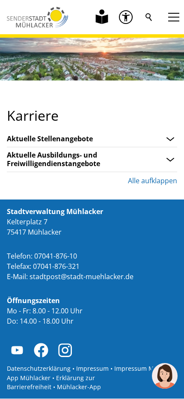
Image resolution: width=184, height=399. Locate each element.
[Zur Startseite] (37, 17)
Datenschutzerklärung (39, 368)
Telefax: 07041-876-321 (43, 266)
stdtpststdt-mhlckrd (80, 276)
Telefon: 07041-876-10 (42, 256)
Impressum (92, 368)
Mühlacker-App (79, 387)
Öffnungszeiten (33, 300)
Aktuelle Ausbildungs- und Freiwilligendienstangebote (53, 160)
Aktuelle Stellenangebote (50, 138)
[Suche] (149, 17)
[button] (126, 17)
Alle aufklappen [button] (152, 180)
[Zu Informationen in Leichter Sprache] (102, 17)
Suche (149, 17)
